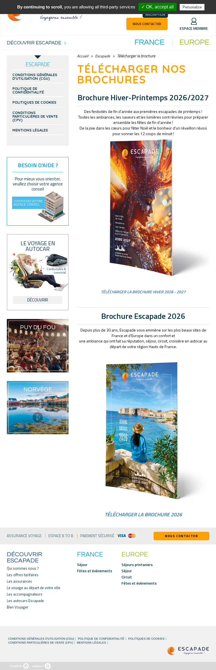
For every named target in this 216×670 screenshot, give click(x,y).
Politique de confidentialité (28, 90)
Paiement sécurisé (97, 535)
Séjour (82, 565)
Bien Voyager (17, 607)
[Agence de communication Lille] (41, 666)
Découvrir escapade (24, 557)
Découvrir (37, 300)
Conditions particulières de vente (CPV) (35, 116)
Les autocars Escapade (25, 601)
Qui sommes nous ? (23, 568)
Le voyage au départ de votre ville (33, 588)
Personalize (192, 7)
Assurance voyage (24, 535)
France (149, 42)
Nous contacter (147, 23)
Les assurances (19, 581)
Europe (194, 42)
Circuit (127, 577)
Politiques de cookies (34, 102)
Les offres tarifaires (23, 575)
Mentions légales (30, 130)
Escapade (102, 56)
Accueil (82, 56)
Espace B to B (60, 535)
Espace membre (194, 28)
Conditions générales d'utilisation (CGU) (34, 76)
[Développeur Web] (19, 666)
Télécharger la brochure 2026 (143, 514)
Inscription (155, 14)
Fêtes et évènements (94, 571)
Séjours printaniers (137, 565)
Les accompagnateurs (24, 594)
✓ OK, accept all (157, 6)
